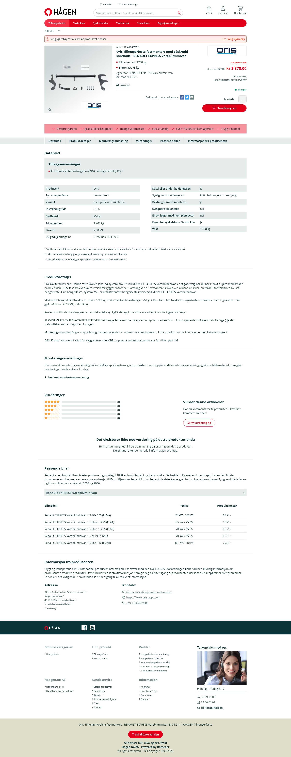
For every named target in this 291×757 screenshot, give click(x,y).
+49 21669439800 (137, 603)
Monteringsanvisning (113, 141)
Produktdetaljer (80, 141)
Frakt (96, 703)
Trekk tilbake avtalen (145, 734)
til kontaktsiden (212, 708)
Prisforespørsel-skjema (105, 699)
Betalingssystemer (103, 686)
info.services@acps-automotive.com (149, 592)
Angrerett (145, 686)
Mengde (229, 99)
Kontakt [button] (107, 4)
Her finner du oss (55, 686)
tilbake (50, 31)
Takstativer (122, 23)
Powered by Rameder (155, 747)
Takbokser (79, 23)
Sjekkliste (98, 694)
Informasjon (148, 680)
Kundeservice (102, 680)
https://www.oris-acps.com (143, 597)
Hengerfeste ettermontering (155, 654)
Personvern (146, 694)
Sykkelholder (100, 23)
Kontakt (98, 707)
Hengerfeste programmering (155, 666)
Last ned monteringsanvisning (68, 377)
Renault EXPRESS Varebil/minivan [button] (71, 493)
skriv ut (125, 85)
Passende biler (170, 141)
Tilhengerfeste (56, 23)
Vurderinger (144, 141)
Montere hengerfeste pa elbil (155, 662)
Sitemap (145, 699)
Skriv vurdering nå (199, 423)
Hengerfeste (52, 654)
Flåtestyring (99, 690)
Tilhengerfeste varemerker (154, 670)
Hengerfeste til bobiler (152, 658)
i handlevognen (226, 108)
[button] (223, 9)
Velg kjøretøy (236, 39)
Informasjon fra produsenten (207, 141)
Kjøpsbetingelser (149, 690)
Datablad (55, 141)
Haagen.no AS (54, 680)
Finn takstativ (100, 658)
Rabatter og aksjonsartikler (59, 690)
